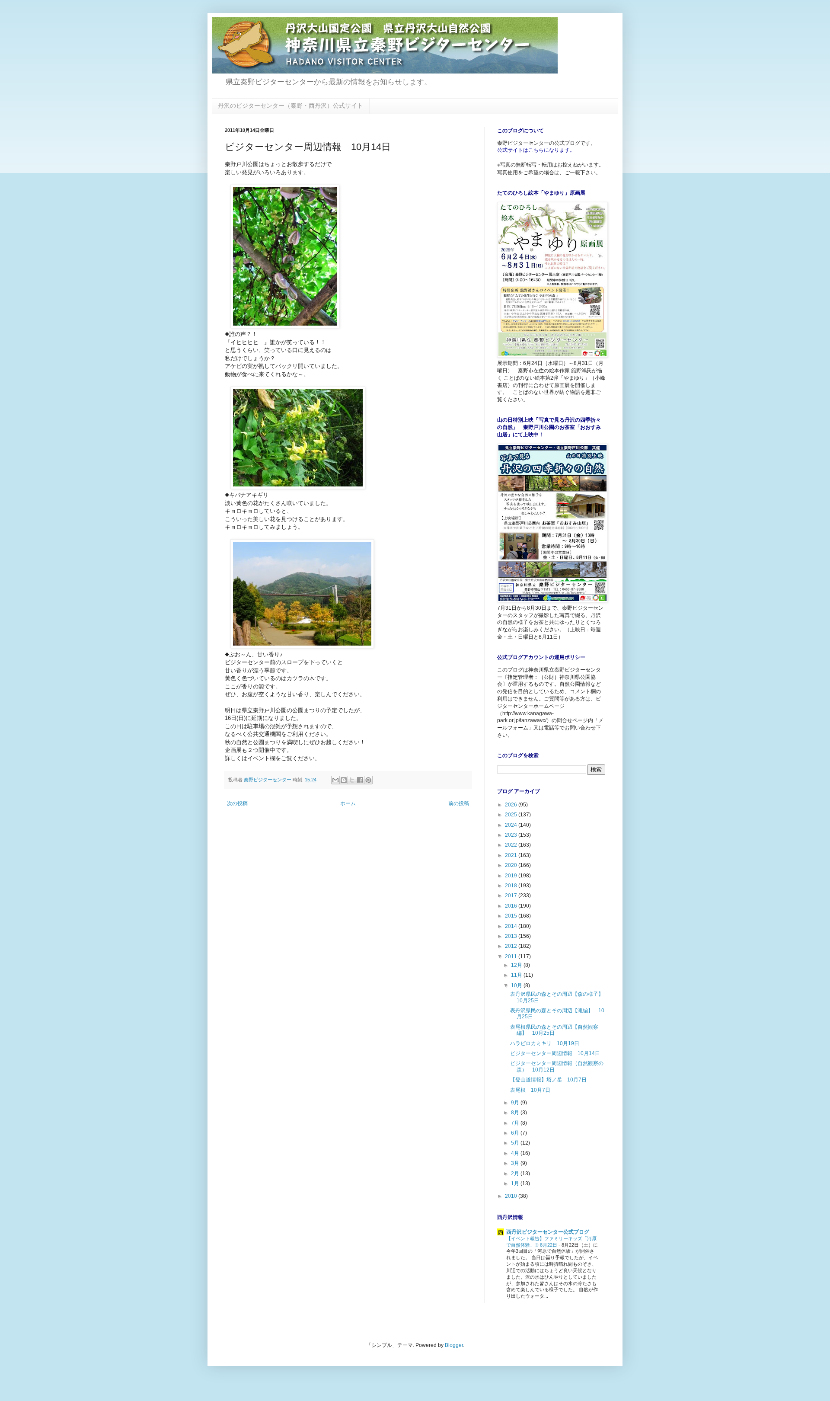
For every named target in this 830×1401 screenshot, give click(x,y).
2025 (511, 815)
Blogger (454, 1345)
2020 (511, 865)
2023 (511, 835)
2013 (511, 936)
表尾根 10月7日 (530, 1090)
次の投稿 (237, 803)
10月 (517, 985)
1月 (515, 1183)
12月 (517, 965)
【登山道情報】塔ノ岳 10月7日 (548, 1080)
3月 (515, 1163)
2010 (511, 1196)
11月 (517, 975)
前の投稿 (458, 803)
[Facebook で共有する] (360, 780)
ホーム (348, 803)
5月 (515, 1143)
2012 (511, 946)
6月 (515, 1133)
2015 (511, 916)
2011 (511, 956)
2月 (515, 1174)
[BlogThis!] (343, 780)
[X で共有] (352, 780)
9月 (515, 1103)
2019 (511, 876)
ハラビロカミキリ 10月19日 (544, 1043)
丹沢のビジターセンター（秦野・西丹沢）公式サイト (290, 105)
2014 (511, 926)
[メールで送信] (335, 780)
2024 (511, 825)
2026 (511, 805)
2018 (511, 886)
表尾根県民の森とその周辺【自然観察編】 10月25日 (554, 1030)
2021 (511, 855)
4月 (515, 1153)
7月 (515, 1123)
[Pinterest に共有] (368, 780)
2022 (511, 845)
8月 (515, 1113)
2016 (511, 906)
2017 (511, 895)
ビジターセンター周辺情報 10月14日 (555, 1053)
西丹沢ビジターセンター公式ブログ (547, 1232)
